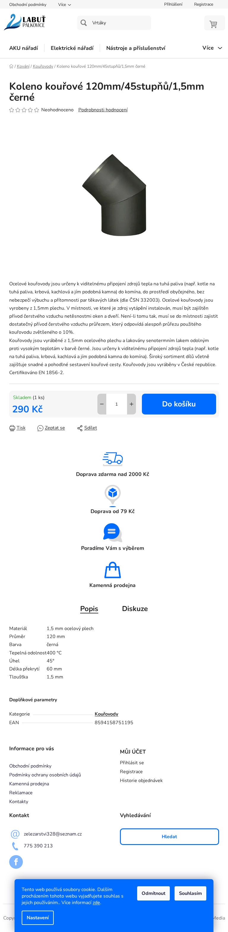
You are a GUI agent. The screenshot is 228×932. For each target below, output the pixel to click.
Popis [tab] (89, 608)
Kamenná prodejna (29, 784)
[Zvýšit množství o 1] (131, 404)
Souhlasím (190, 893)
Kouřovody (106, 714)
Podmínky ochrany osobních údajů (45, 775)
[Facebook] (16, 862)
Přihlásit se (132, 762)
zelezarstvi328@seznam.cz (53, 834)
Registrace (203, 4)
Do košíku (179, 404)
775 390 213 (38, 846)
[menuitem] (23, 48)
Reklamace (21, 792)
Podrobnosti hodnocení (103, 110)
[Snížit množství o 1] (101, 404)
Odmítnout (153, 893)
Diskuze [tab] (135, 608)
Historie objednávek (141, 780)
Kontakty (18, 801)
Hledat (169, 836)
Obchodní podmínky (27, 4)
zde (96, 902)
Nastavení (38, 917)
